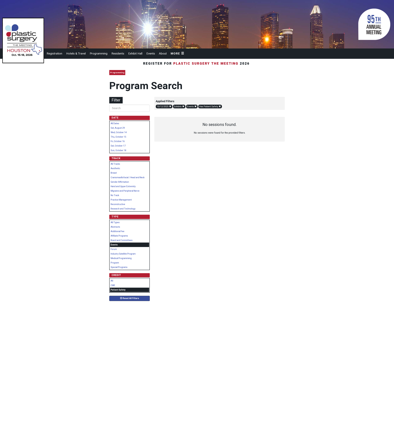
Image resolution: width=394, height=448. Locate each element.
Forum (114, 249)
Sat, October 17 (118, 145)
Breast (114, 173)
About (163, 53)
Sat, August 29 (118, 128)
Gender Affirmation (120, 182)
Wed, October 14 (119, 132)
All (112, 280)
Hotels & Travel (76, 53)
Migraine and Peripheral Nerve (125, 191)
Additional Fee (117, 231)
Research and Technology (123, 208)
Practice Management (121, 199)
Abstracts (115, 227)
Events (150, 53)
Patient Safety (118, 289)
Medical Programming (121, 258)
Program (115, 262)
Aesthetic (115, 168)
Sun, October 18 (118, 150)
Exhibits (178, 106)
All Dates (115, 123)
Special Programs (119, 267)
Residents (117, 53)
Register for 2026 (197, 63)
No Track (115, 195)
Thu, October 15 (118, 137)
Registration (54, 53)
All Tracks (115, 164)
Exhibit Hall (135, 53)
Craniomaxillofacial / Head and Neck (128, 177)
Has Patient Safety (209, 106)
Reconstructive (118, 204)
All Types (115, 222)
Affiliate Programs (119, 235)
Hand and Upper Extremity (123, 186)
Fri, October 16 (118, 141)
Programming (98, 53)
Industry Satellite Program (123, 253)
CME (113, 285)
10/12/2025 (163, 106)
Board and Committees (122, 240)
